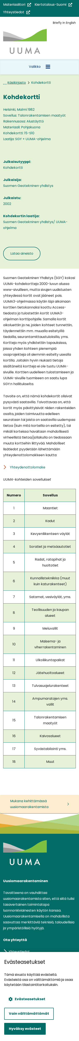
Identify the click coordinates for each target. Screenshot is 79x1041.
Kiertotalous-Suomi (53, 5)
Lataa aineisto (25, 253)
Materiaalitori (17, 5)
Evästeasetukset (30, 999)
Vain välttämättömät (29, 1013)
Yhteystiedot (16, 12)
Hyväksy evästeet (25, 1028)
